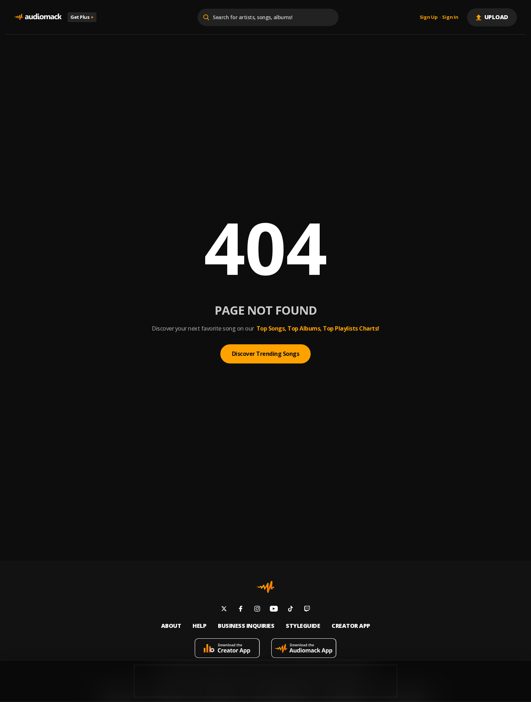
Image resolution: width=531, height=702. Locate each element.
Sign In (450, 17)
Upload (496, 17)
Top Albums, (305, 328)
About (171, 626)
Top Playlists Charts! (351, 328)
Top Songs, (271, 328)
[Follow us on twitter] (224, 609)
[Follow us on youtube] (274, 609)
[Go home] (38, 17)
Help (199, 626)
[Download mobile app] (227, 649)
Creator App (351, 626)
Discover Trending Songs (265, 354)
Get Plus (82, 17)
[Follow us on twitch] (307, 609)
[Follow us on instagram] (257, 609)
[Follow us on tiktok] (290, 609)
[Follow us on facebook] (240, 609)
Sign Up (429, 17)
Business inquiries (246, 626)
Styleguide (303, 626)
